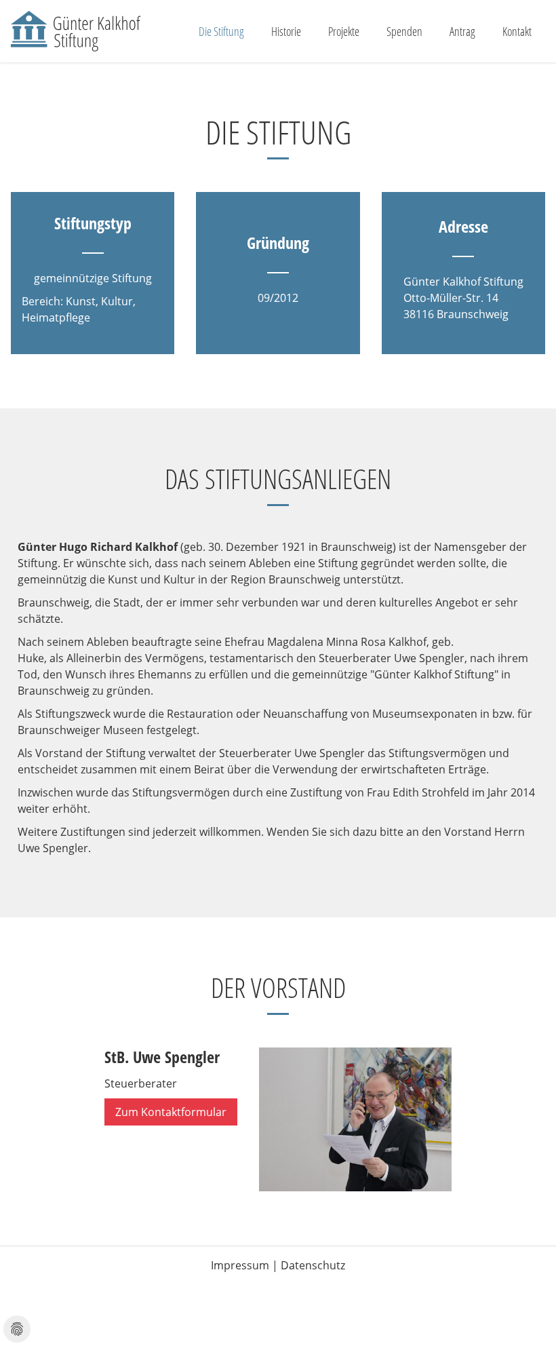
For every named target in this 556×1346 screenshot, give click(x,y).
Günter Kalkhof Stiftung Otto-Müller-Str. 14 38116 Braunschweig (463, 298)
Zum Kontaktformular (170, 1111)
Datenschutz (313, 1265)
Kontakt (517, 31)
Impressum (240, 1265)
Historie (286, 31)
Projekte (343, 31)
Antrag (462, 31)
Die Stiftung (221, 31)
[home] (76, 31)
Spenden (404, 31)
